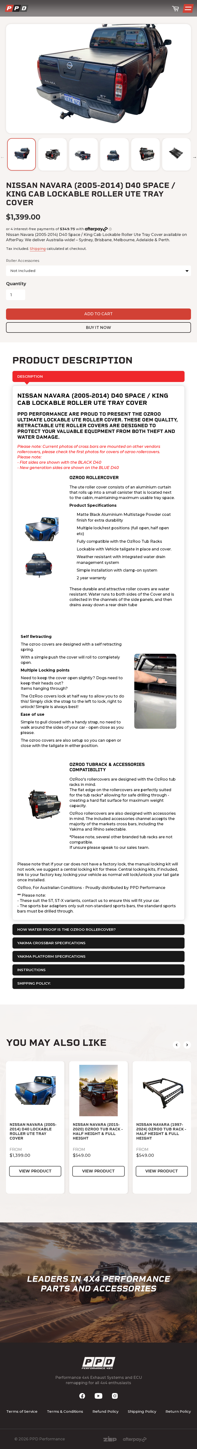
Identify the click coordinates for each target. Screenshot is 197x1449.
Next (194, 156)
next (187, 1045)
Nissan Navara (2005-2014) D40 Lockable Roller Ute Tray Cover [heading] (33, 1131)
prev (176, 1045)
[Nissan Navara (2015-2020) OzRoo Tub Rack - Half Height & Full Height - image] (98, 1090)
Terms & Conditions (65, 1411)
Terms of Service (21, 1411)
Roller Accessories (22, 260)
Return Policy (178, 1411)
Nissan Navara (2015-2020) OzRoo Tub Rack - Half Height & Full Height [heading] (98, 1131)
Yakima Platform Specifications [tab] (51, 956)
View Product (35, 1171)
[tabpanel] (98, 653)
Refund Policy (105, 1411)
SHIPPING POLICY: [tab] (33, 983)
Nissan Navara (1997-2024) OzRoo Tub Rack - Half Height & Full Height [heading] (161, 1131)
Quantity (16, 283)
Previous (2, 156)
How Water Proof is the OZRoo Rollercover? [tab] (66, 929)
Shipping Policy (142, 1411)
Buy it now (98, 327)
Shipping (38, 249)
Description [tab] (30, 376)
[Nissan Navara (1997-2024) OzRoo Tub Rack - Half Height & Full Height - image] (161, 1090)
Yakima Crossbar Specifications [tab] (51, 943)
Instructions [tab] (31, 970)
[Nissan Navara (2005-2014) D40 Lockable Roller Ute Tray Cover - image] (35, 1090)
